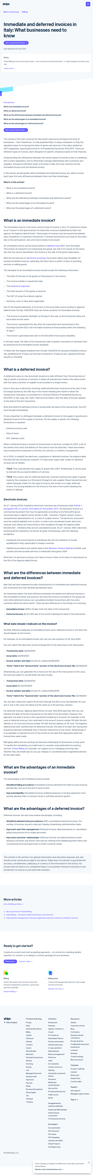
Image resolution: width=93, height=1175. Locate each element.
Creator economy (55, 1067)
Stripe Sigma (31, 1092)
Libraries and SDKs (55, 1140)
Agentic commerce (55, 1029)
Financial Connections (34, 1057)
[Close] (88, 1163)
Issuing (28, 1067)
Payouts (29, 1083)
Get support (75, 1090)
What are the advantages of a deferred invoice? (23, 123)
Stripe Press (75, 1078)
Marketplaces (53, 1051)
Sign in (73, 1099)
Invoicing (29, 1064)
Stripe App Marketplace (57, 1109)
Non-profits (53, 1088)
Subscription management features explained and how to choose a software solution (42, 918)
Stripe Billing (18, 748)
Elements (29, 1054)
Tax (27, 1095)
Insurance (52, 1079)
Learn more (8, 68)
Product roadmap (77, 1069)
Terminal (29, 1099)
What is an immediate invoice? (16, 106)
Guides (73, 1022)
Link (27, 1070)
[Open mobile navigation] (88, 4)
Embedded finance (55, 1038)
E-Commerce (53, 1035)
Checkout (30, 1038)
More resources (11, 11)
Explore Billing (10, 991)
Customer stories (77, 1025)
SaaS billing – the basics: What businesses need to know (29, 915)
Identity (29, 1060)
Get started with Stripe (15, 43)
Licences (74, 1050)
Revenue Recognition (34, 1089)
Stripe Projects (54, 1144)
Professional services (56, 1091)
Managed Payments (34, 1073)
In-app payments (55, 1048)
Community (75, 1032)
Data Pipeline (31, 1051)
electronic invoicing (36, 258)
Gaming (51, 1070)
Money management (56, 1054)
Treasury (29, 1102)
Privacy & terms (77, 1041)
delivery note (53, 245)
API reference (53, 1131)
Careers (74, 1072)
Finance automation (56, 1041)
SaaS (50, 1060)
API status (52, 1134)
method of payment (20, 286)
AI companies (53, 1064)
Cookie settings (77, 1056)
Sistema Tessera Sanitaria (61, 548)
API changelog (54, 1137)
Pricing (28, 1022)
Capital (28, 1035)
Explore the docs (55, 989)
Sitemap (74, 1053)
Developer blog (54, 1147)
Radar (28, 1086)
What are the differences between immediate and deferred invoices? (32, 115)
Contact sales (25, 961)
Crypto (28, 1048)
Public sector (53, 1094)
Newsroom (75, 1075)
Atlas (28, 1025)
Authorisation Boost (34, 1029)
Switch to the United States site (48, 1169)
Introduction (9, 102)
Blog (72, 1029)
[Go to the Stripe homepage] (6, 1018)
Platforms (52, 1057)
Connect (29, 1045)
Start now (9, 961)
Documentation (54, 1128)
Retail (50, 1098)
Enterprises (52, 1022)
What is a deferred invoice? (15, 111)
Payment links (31, 1076)
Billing (25, 11)
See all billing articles (13, 904)
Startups (51, 1025)
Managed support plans (80, 1094)
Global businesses (55, 1045)
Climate (29, 1041)
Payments (30, 1079)
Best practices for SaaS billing (19, 911)
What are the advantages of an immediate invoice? (25, 119)
